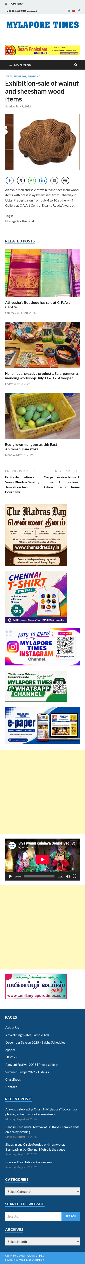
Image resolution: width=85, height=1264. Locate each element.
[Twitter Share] (21, 180)
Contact (11, 1087)
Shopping (34, 76)
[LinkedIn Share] (43, 180)
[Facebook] (79, 11)
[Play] (10, 876)
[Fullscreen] (74, 876)
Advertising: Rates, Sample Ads (27, 1035)
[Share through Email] (54, 180)
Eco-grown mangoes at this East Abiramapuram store (31, 446)
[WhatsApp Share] (32, 180)
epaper (10, 1050)
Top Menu (16, 3)
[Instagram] (68, 11)
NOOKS (11, 1057)
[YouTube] (73, 11)
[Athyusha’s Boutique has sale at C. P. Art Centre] (42, 298)
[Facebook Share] (10, 180)
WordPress (25, 1259)
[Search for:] (42, 1216)
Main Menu (22, 64)
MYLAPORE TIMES (34, 1255)
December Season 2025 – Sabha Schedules (35, 1042)
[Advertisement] (42, 792)
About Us (12, 1027)
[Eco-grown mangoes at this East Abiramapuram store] (42, 440)
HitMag (40, 1259)
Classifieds (13, 1079)
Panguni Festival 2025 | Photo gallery (31, 1064)
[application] (42, 860)
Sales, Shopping (15, 76)
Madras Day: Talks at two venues (28, 1162)
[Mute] (68, 876)
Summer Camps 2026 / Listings (27, 1072)
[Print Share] (65, 180)
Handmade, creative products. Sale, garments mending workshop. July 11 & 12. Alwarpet (42, 375)
